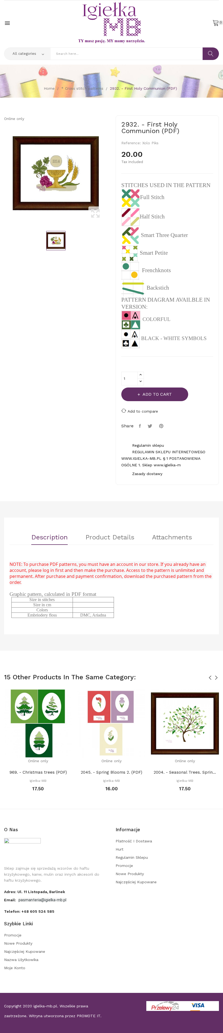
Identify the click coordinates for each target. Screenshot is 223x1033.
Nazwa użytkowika (21, 959)
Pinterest (162, 426)
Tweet (150, 426)
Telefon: (29, 911)
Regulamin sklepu (132, 857)
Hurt (119, 849)
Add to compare (143, 411)
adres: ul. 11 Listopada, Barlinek (34, 892)
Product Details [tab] (109, 537)
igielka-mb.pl (45, 1006)
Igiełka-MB (38, 780)
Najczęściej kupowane (136, 882)
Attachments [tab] (172, 537)
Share (140, 426)
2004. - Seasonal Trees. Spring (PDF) (185, 772)
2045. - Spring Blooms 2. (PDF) (111, 772)
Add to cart (157, 394)
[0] (215, 22)
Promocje (124, 865)
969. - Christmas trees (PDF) (38, 772)
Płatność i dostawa (134, 841)
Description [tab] (49, 537)
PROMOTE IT (88, 1016)
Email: (10, 900)
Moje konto (14, 968)
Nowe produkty (130, 874)
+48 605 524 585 (37, 911)
